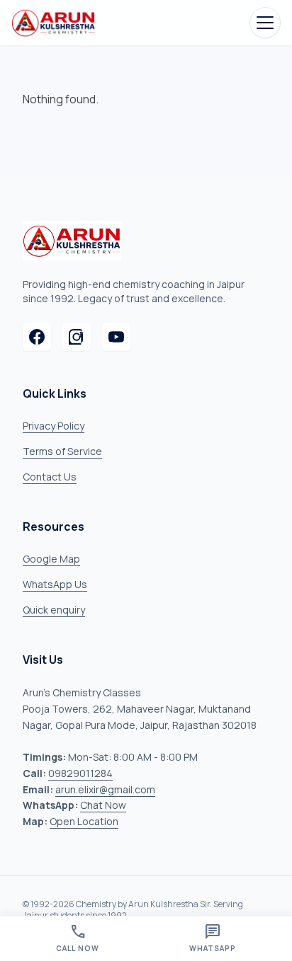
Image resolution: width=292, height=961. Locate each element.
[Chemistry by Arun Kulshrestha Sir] (53, 23)
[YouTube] (116, 337)
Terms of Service (62, 451)
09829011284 (80, 773)
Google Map (51, 558)
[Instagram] (76, 337)
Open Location (84, 821)
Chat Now (103, 805)
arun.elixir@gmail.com (105, 789)
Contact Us (50, 476)
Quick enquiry (54, 609)
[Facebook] (37, 337)
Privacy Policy (53, 425)
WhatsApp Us (55, 584)
